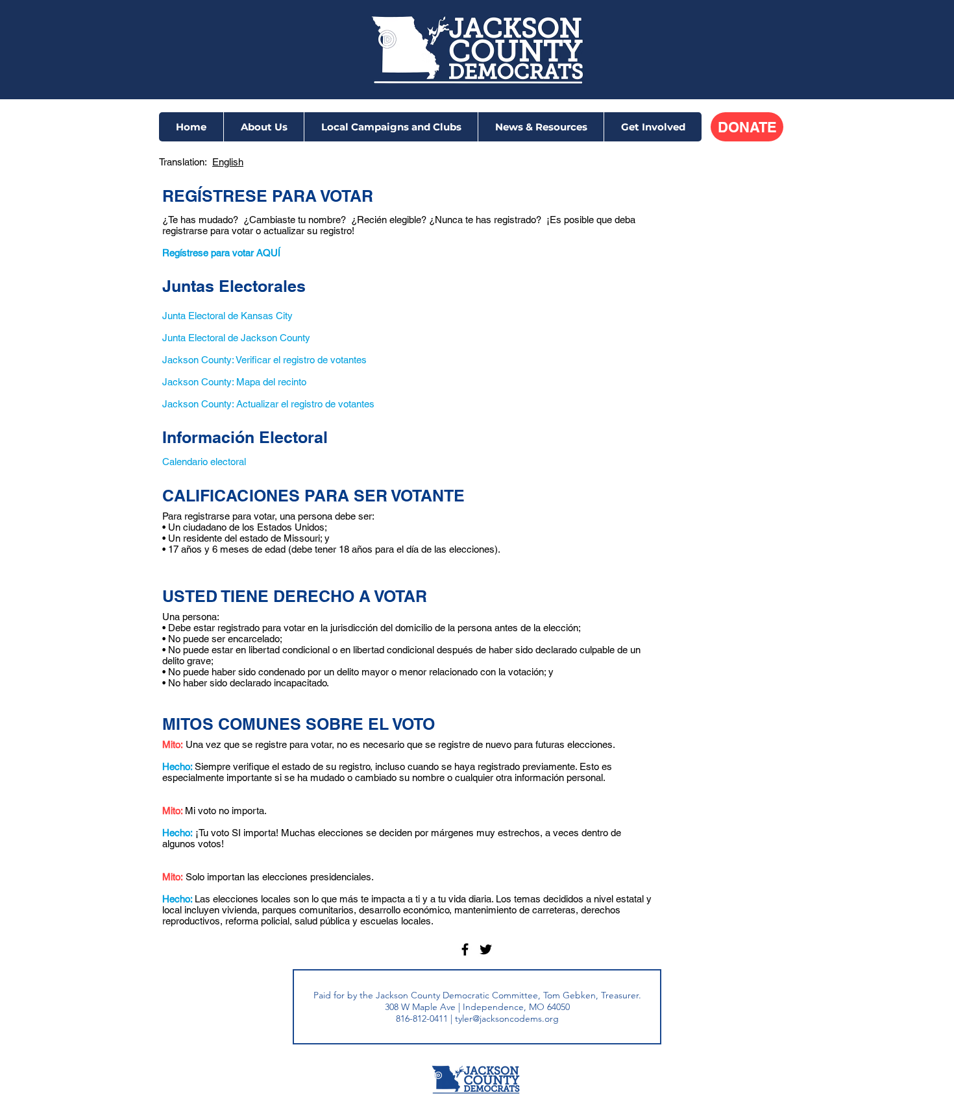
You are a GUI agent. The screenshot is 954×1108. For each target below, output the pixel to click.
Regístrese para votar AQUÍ (221, 252)
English (227, 161)
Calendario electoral (204, 461)
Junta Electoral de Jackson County (236, 337)
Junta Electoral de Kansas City (227, 315)
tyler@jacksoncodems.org (507, 1018)
